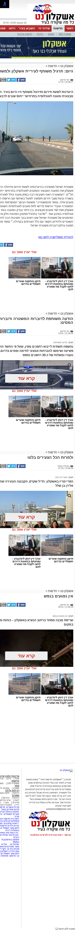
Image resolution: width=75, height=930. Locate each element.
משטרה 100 (64, 34)
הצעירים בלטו (61, 477)
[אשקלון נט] (66, 770)
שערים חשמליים (11, 814)
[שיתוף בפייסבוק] (21, 81)
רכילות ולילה (12, 790)
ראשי (69, 28)
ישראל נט (14, 844)
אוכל (17, 778)
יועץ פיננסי (13, 835)
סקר (16, 785)
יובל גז (4, 844)
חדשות (58, 28)
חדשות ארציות (24, 34)
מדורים (15, 802)
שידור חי (44, 28)
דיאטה (15, 823)
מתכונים (8, 823)
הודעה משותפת (60, 342)
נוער (7, 802)
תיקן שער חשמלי (11, 853)
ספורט (16, 788)
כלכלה (40, 34)
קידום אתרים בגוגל (10, 809)
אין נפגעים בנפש (60, 616)
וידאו (12, 28)
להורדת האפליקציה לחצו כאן (55, 237)
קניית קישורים (12, 807)
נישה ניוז (15, 818)
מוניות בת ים (13, 848)
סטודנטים (9, 846)
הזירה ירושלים (8, 851)
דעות (16, 800)
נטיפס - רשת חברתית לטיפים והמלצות (50, 835)
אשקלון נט (66, 66)
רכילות (16, 793)
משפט (51, 34)
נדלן (9, 778)
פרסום (12, 855)
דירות (8, 830)
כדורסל (5, 797)
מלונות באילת (12, 811)
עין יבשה (14, 832)
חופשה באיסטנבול (10, 839)
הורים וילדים (13, 825)
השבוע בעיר (27, 28)
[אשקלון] (51, 24)
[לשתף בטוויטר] (11, 81)
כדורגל (16, 797)
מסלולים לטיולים (11, 821)
